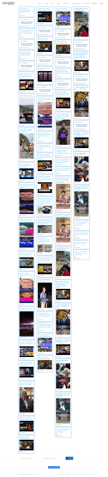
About (63, 474)
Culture (39, 3)
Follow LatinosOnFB (54, 467)
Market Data (68, 474)
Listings (46, 3)
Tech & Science (86, 3)
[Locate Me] (63, 458)
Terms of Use (87, 474)
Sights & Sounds (75, 3)
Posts (52, 3)
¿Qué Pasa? (66, 3)
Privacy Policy (75, 474)
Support (81, 474)
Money (58, 3)
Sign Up (95, 3)
